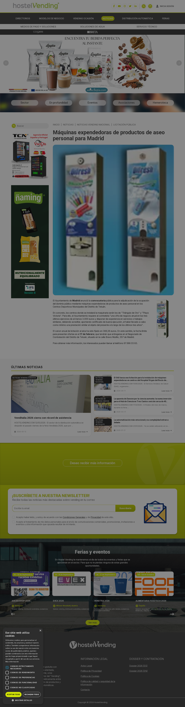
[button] (23, 700)
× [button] (40, 631)
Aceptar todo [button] (13, 694)
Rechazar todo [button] (32, 694)
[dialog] (92, 353)
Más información (12, 661)
